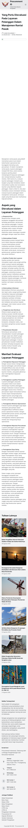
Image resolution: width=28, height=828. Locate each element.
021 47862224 (11, 770)
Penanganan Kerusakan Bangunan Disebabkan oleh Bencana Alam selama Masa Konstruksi (14, 569)
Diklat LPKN (5, 802)
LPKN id (4, 810)
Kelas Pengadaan (7, 804)
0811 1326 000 (11, 782)
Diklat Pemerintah (7, 798)
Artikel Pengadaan (17, 34)
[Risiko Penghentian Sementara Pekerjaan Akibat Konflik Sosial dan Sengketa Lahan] (14, 644)
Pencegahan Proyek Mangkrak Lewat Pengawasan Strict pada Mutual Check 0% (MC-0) (13, 688)
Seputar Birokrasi (7, 816)
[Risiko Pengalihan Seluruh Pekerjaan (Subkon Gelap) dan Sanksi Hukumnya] (14, 527)
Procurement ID (6, 814)
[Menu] (25, 4)
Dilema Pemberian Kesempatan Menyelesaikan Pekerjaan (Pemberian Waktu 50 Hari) (13, 599)
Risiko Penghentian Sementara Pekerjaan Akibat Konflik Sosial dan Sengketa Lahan (12, 658)
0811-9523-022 (12, 775)
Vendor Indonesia (7, 818)
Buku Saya (5, 800)
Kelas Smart (5, 806)
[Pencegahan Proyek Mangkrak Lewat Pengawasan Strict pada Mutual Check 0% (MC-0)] (14, 674)
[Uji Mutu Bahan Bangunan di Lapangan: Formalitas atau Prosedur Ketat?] (14, 616)
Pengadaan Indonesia (8, 812)
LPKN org (5, 808)
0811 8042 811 (11, 789)
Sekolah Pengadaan (8, 820)
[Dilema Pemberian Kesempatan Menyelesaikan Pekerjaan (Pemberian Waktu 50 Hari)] (14, 586)
